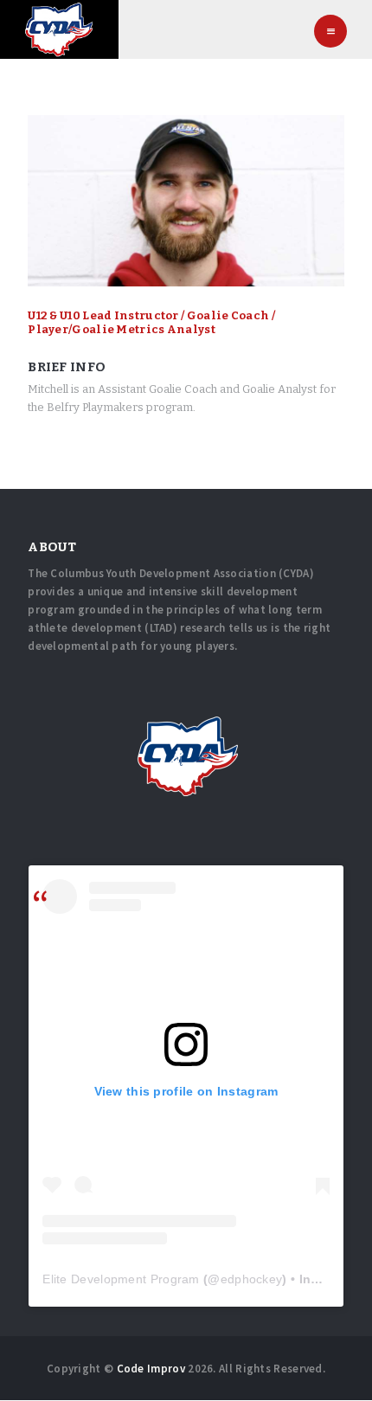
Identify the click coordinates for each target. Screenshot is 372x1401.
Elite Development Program (121, 1279)
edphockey (252, 1279)
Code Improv (151, 1368)
